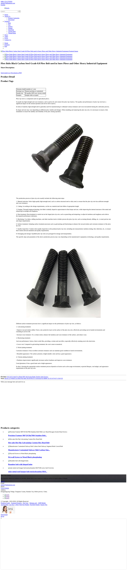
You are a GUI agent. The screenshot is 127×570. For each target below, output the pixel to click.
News (6, 35)
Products (7, 21)
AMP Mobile (42, 503)
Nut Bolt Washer (35, 504)
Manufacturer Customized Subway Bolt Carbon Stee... (29, 450)
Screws (10, 26)
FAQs (6, 38)
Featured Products (16, 503)
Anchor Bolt (12, 31)
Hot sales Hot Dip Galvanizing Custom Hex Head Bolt (28, 443)
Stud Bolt (11, 30)
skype (2, 516)
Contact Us (7, 40)
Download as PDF (16, 73)
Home (6, 14)
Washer (10, 28)
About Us (7, 16)
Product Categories (13, 18)
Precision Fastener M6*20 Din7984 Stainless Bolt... (27, 435)
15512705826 (5, 488)
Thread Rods (12, 33)
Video (6, 36)
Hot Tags (25, 503)
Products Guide (5, 503)
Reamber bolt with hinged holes (20, 464)
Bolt (9, 23)
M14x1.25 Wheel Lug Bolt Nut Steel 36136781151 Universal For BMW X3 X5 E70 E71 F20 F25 (34, 378)
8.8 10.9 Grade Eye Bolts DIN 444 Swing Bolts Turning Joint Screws (27, 377)
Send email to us (5, 73)
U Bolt (17, 504)
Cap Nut (11, 504)
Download (11, 20)
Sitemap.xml (33, 503)
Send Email (4, 514)
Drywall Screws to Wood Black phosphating (25, 457)
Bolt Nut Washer (24, 504)
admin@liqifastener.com (8, 485)
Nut (9, 25)
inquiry (3, 481)
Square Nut (43, 504)
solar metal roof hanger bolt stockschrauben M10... (27, 472)
